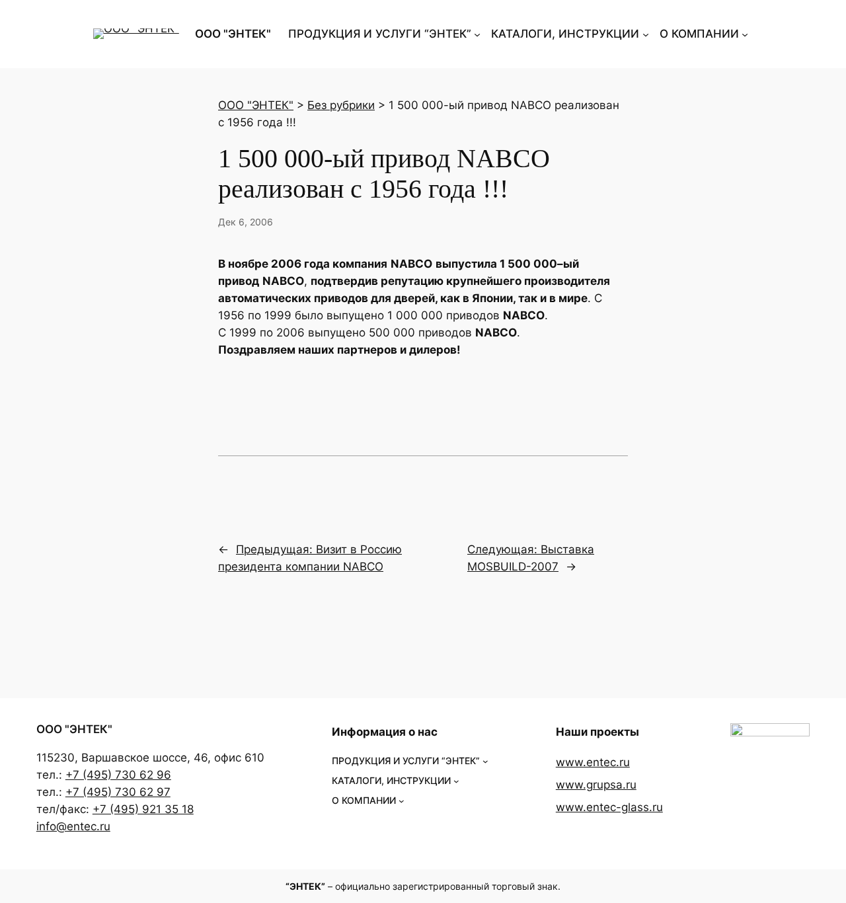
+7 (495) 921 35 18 (143, 809)
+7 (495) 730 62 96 (118, 774)
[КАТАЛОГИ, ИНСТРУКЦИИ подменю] (645, 33)
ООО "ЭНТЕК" (233, 33)
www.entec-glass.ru (609, 807)
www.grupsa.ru (596, 784)
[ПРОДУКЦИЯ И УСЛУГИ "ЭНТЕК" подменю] (477, 33)
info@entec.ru (73, 826)
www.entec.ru (593, 762)
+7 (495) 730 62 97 (118, 792)
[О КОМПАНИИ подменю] (745, 33)
